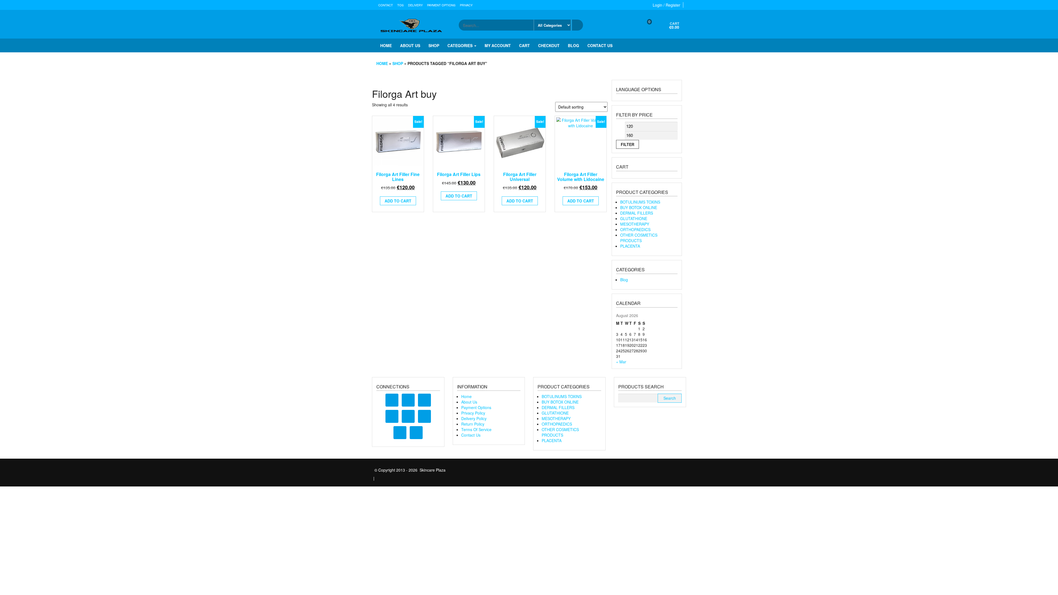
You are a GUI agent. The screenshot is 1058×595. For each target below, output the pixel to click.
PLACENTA (630, 246)
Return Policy (472, 424)
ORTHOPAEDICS (635, 229)
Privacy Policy (473, 413)
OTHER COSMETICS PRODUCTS (638, 237)
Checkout (549, 45)
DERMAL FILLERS (636, 213)
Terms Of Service (476, 429)
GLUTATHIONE (633, 218)
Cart (524, 45)
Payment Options (441, 5)
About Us (469, 402)
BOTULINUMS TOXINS (640, 202)
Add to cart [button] (398, 201)
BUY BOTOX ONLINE (638, 207)
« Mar (621, 361)
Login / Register (666, 5)
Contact (385, 5)
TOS (400, 5)
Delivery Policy (474, 418)
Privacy (466, 5)
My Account (498, 45)
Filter (627, 144)
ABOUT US (410, 45)
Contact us (599, 45)
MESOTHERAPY (634, 224)
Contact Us (471, 435)
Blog (573, 45)
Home (386, 45)
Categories (460, 45)
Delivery (415, 5)
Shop (433, 45)
